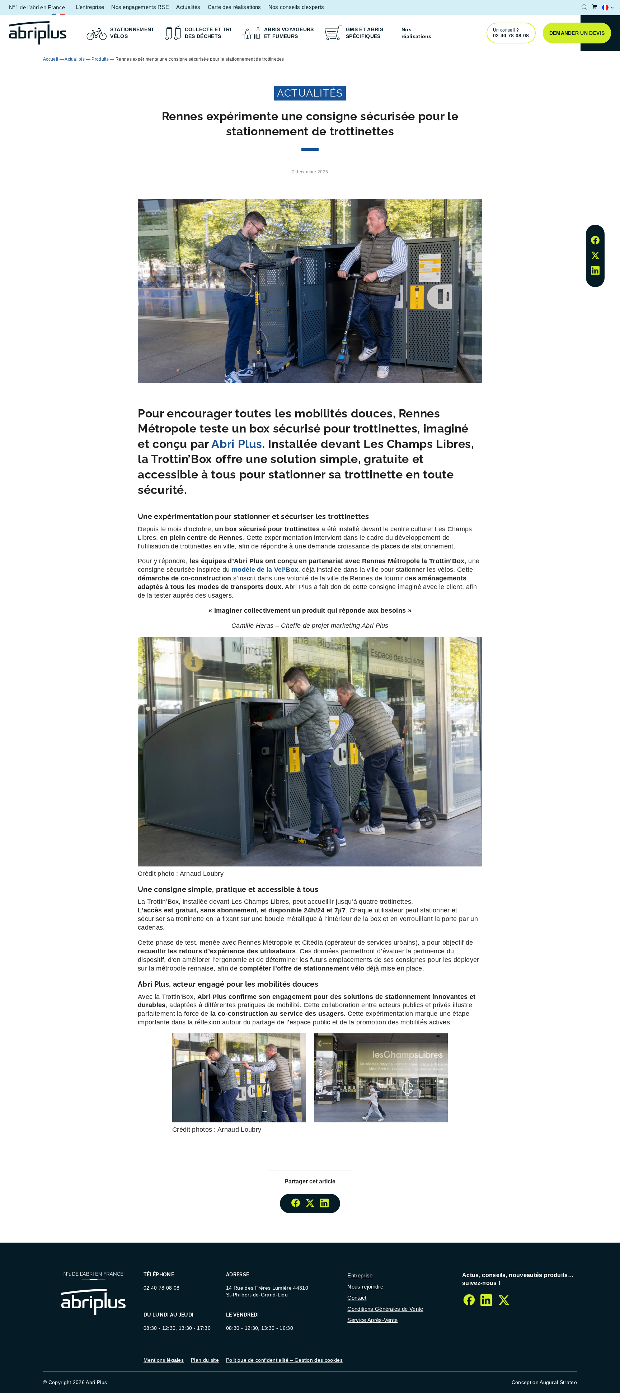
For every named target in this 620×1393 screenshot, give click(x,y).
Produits (100, 59)
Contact (356, 1298)
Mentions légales (164, 1360)
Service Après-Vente (372, 1320)
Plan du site (205, 1360)
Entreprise (359, 1275)
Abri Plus (236, 443)
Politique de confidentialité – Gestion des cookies (284, 1360)
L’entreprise (90, 7)
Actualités (188, 7)
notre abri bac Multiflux (377, 59)
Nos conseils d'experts (296, 7)
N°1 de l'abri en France (37, 7)
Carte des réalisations (234, 7)
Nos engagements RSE (140, 7)
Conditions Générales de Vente (385, 1309)
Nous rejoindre (365, 1287)
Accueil (50, 59)
